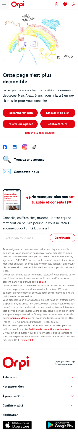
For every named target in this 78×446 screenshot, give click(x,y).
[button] (39, 377)
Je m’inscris (62, 237)
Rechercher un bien (20, 112)
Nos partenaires (13, 386)
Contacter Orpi (58, 124)
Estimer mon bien (58, 112)
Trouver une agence (20, 124)
